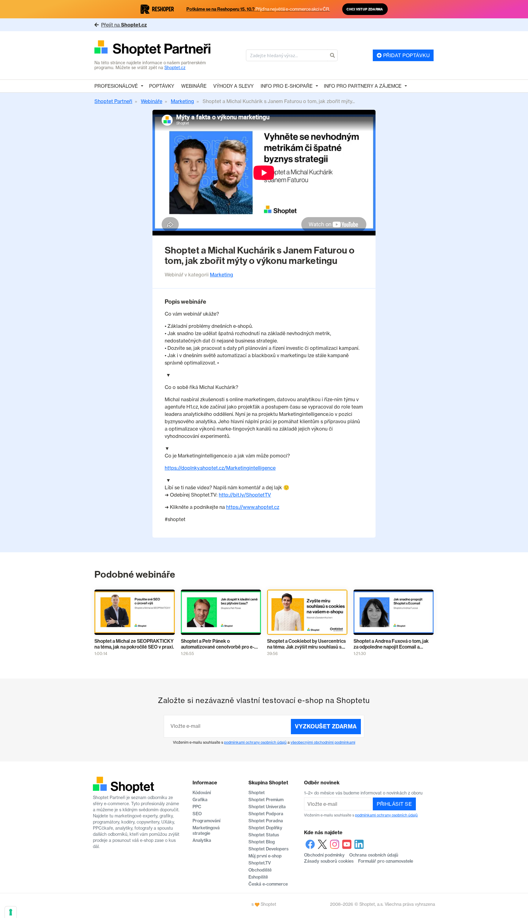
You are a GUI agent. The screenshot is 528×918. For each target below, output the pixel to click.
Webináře (194, 86)
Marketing (221, 275)
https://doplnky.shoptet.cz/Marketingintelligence (220, 468)
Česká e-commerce (268, 884)
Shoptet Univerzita (267, 806)
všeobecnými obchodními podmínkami (323, 742)
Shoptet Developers (268, 849)
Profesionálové (116, 86)
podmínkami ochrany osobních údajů (255, 742)
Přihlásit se (394, 804)
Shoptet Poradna (265, 821)
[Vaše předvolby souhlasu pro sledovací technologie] (10, 912)
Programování (206, 821)
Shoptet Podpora (265, 813)
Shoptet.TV (259, 863)
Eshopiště (258, 877)
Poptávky (161, 86)
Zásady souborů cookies (329, 861)
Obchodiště (260, 870)
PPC (197, 806)
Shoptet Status (263, 835)
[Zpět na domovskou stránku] (152, 48)
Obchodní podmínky (324, 855)
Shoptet (256, 792)
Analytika (202, 840)
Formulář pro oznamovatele (385, 861)
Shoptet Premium (266, 799)
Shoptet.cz (174, 67)
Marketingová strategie (206, 830)
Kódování (202, 792)
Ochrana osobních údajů (373, 855)
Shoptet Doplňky (265, 828)
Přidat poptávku (406, 55)
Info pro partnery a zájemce (363, 86)
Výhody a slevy (233, 86)
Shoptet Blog (261, 842)
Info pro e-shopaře (287, 86)
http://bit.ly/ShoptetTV (245, 495)
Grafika (200, 799)
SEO (197, 813)
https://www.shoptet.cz (252, 507)
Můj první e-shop (265, 856)
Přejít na (124, 25)
